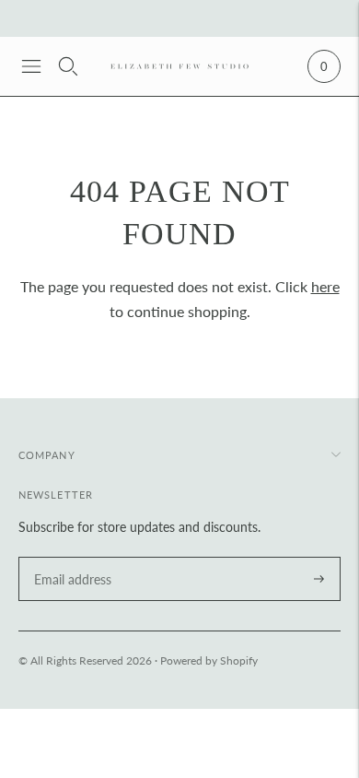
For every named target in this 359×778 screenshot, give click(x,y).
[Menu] (31, 66)
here (325, 286)
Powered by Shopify (209, 660)
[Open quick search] (68, 66)
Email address (70, 557)
